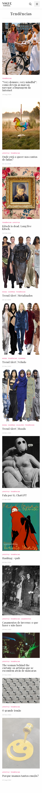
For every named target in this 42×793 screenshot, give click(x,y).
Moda (4, 292)
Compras (11, 292)
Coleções (20, 425)
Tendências (7, 78)
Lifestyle (6, 153)
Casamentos (26, 619)
